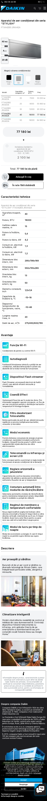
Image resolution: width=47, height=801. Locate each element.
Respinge (23, 784)
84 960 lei (41, 120)
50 (21, 120)
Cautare (35, 8)
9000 (32, 104)
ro (39, 2)
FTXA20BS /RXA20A (6, 98)
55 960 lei (41, 104)
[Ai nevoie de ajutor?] (40, 789)
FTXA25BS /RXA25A (6, 104)
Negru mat (8, 83)
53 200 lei (41, 98)
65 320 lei (41, 109)
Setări (23, 789)
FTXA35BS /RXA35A (6, 109)
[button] (15, 65)
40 (21, 115)
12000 (31, 109)
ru (44, 2)
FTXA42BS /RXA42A (6, 115)
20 (21, 98)
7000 (32, 98)
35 (21, 109)
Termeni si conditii (9, 794)
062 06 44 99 (10, 2)
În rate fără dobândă (19, 185)
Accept (23, 780)
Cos (40, 8)
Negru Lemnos (38, 83)
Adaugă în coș (23, 176)
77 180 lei (41, 115)
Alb (28, 83)
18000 (31, 115)
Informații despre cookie (12, 796)
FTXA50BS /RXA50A (6, 120)
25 (21, 104)
